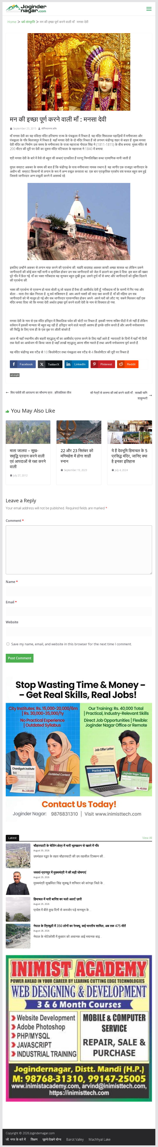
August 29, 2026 (41, 877)
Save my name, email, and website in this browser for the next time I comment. (71, 644)
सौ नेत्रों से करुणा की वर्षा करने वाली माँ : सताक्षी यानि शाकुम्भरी (118, 395)
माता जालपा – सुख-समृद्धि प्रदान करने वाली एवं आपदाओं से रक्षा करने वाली (28, 458)
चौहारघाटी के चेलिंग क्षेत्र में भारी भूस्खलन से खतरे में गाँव (66, 845)
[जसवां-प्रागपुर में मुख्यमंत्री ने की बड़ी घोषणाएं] (18, 882)
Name (12, 581)
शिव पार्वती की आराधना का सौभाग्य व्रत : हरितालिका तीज (40, 392)
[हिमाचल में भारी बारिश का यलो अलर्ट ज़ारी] (18, 909)
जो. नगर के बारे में (16, 1139)
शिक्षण (34, 1139)
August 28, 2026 (41, 930)
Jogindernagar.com (42, 1133)
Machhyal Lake (100, 1139)
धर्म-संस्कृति (14, 375)
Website (12, 622)
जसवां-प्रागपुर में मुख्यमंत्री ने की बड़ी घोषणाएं (59, 872)
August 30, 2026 (41, 850)
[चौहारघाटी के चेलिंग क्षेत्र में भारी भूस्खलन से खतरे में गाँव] (18, 855)
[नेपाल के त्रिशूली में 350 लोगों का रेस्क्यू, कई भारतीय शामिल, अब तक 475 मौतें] (18, 936)
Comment (15, 520)
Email (11, 602)
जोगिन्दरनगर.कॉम (49, 128)
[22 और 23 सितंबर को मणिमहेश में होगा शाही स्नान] (79, 423)
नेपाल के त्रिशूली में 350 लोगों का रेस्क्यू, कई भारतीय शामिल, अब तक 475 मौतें (79, 926)
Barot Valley (75, 1139)
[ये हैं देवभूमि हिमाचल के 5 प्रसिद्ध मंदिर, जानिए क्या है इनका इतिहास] (129, 423)
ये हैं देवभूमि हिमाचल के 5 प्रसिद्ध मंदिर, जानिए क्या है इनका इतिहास (129, 456)
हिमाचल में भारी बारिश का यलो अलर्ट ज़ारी (57, 899)
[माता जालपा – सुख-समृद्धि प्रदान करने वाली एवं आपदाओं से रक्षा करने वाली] (28, 423)
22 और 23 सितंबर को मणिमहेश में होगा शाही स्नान (77, 456)
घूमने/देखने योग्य (52, 1139)
